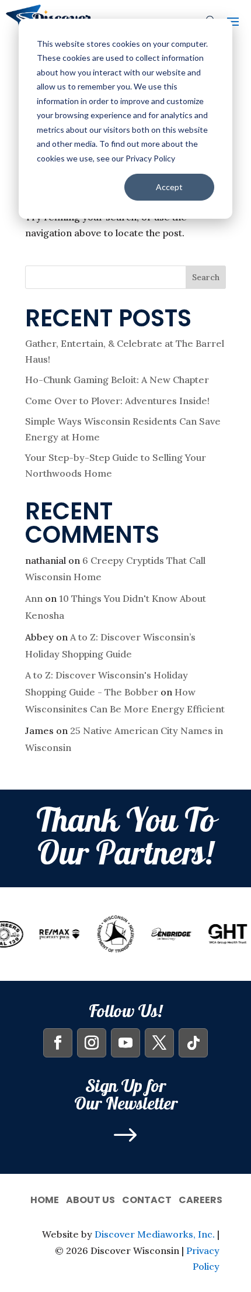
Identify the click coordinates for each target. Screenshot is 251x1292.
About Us (90, 1198)
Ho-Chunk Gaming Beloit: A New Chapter (117, 379)
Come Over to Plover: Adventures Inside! (117, 400)
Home (44, 1198)
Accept (169, 187)
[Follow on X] (159, 1042)
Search (205, 277)
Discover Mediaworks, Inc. (155, 1234)
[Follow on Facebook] (57, 1042)
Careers (200, 1198)
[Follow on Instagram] (91, 1042)
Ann (34, 598)
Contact (147, 1198)
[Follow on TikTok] (193, 1042)
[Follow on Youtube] (125, 1042)
